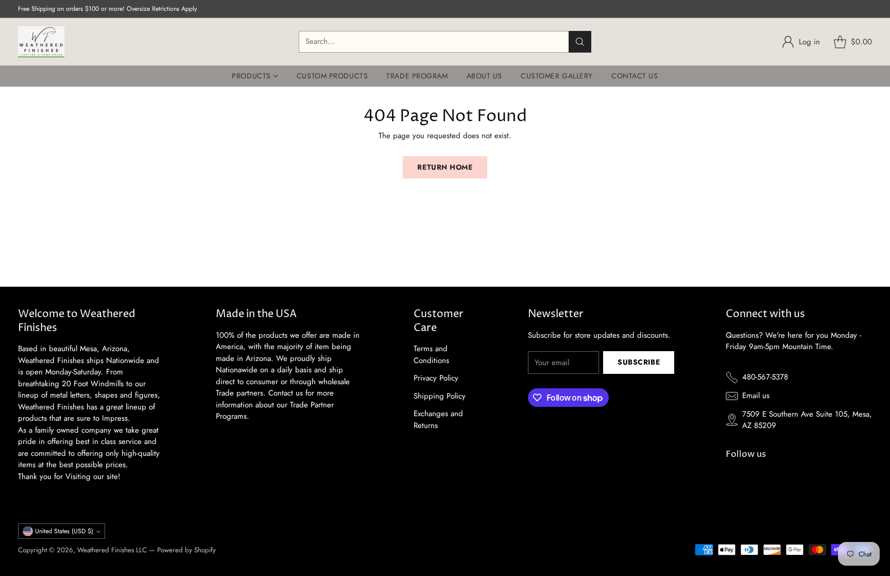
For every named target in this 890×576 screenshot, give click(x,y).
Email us (755, 395)
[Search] (580, 42)
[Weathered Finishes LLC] (41, 41)
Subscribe (639, 362)
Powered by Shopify (186, 550)
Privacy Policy (436, 378)
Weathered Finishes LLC (112, 550)
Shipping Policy (440, 396)
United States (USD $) (64, 531)
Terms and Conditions (431, 354)
